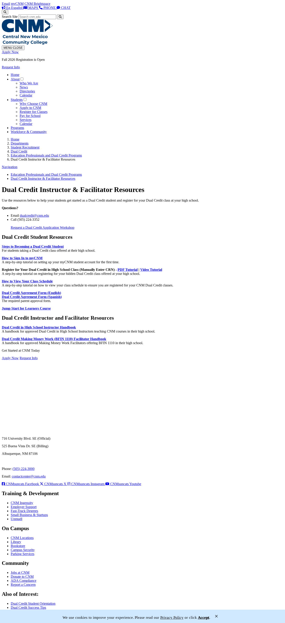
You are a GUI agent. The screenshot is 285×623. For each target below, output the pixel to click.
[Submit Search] (60, 16)
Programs (17, 128)
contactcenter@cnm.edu (29, 476)
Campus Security (23, 550)
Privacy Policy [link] (171, 617)
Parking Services (22, 554)
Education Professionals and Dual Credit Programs (46, 155)
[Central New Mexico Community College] (27, 43)
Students (17, 100)
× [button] (216, 616)
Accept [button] (203, 617)
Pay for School (30, 116)
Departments (19, 143)
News (24, 87)
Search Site (10, 16)
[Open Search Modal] (5, 12)
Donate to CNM (22, 576)
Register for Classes (33, 112)
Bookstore (18, 546)
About (15, 79)
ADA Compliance (23, 580)
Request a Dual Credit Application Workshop (42, 227)
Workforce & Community (29, 132)
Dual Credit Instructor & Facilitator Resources (43, 178)
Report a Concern (23, 584)
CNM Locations (22, 538)
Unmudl (16, 519)
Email (6, 4)
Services (25, 120)
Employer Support (24, 507)
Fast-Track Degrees (24, 511)
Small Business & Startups (29, 515)
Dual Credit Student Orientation (33, 603)
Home (15, 75)
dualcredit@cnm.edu (34, 215)
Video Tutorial (151, 270)
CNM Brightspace (37, 4)
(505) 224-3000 (23, 469)
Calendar (26, 95)
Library (16, 542)
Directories (27, 91)
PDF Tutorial (128, 270)
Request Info (11, 67)
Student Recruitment (25, 147)
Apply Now (10, 52)
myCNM (17, 4)
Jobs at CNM (20, 572)
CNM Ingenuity (22, 503)
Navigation (9, 167)
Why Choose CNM (33, 104)
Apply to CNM (30, 108)
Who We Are (29, 83)
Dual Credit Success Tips (28, 607)
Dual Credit (19, 151)
